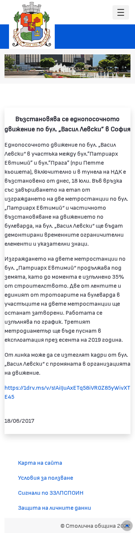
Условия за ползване (45, 477)
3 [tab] (90, 69)
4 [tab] (98, 69)
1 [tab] (75, 69)
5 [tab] (105, 69)
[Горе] (127, 525)
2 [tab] (83, 69)
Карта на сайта (40, 462)
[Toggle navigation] (120, 12)
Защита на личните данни (54, 507)
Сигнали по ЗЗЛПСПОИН (51, 492)
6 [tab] (113, 69)
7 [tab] (120, 69)
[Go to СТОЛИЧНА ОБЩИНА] (32, 24)
